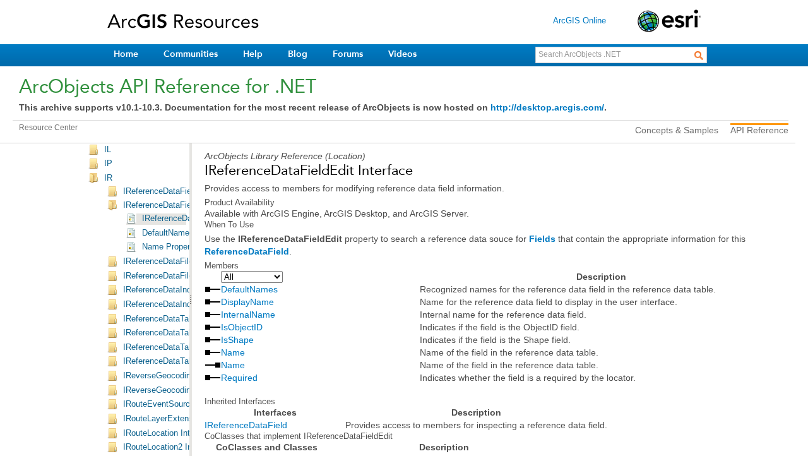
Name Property (169, 247)
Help (253, 54)
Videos (402, 54)
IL (107, 149)
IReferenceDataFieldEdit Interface (185, 205)
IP (108, 163)
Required (239, 378)
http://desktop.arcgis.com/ (547, 107)
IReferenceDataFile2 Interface (177, 276)
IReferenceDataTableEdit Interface (186, 347)
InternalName (248, 314)
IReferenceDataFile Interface (175, 261)
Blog (297, 54)
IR (108, 178)
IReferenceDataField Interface (177, 191)
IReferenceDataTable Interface (178, 319)
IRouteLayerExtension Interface (181, 418)
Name (233, 352)
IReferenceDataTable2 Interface (181, 332)
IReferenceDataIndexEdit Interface (186, 304)
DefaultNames (249, 289)
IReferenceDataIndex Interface (179, 289)
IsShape (237, 340)
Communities (190, 54)
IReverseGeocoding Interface (176, 375)
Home (126, 54)
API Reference (759, 130)
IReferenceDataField (246, 425)
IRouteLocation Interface (168, 433)
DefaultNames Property (184, 233)
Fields (542, 239)
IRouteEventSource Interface (176, 404)
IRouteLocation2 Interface (170, 447)
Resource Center (48, 127)
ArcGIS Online (579, 20)
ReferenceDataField (247, 251)
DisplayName (247, 302)
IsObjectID (242, 327)
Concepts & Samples (676, 130)
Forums (348, 54)
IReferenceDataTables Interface (181, 361)
